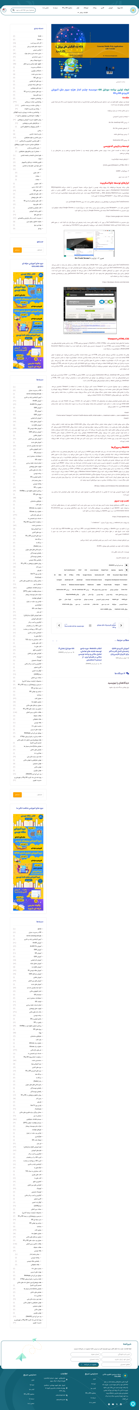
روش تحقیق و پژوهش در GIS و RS (31, 563)
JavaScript (79, 580)
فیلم (78, 8)
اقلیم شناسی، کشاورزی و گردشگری (29, 141)
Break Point (104, 570)
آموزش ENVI (37, 408)
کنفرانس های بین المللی (34, 653)
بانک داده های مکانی (35, 470)
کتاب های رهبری (36, 643)
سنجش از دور (37, 584)
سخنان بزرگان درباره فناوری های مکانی (30, 581)
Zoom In (63, 585)
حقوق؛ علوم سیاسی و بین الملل (32, 64)
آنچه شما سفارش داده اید (34, 446)
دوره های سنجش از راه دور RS (32, 91)
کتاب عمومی (37, 183)
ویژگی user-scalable (106, 609)
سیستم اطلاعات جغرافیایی (33, 588)
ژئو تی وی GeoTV (36, 574)
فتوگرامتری (38, 605)
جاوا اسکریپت (77, 599)
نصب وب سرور (105, 604)
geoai (39, 387)
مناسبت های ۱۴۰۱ (36, 726)
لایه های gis (37, 215)
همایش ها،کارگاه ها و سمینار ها (32, 746)
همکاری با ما (37, 753)
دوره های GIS (37, 78)
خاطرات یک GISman (35, 508)
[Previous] (56, 640)
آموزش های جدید (36, 442)
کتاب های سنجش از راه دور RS (32, 201)
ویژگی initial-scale (67, 604)
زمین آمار (38, 567)
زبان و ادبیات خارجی (35, 134)
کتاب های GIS (37, 190)
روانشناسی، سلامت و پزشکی (33, 102)
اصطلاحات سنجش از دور (34, 456)
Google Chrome (87, 575)
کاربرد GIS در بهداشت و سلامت (32, 629)
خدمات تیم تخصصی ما (34, 518)
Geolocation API (99, 575)
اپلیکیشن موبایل (114, 590)
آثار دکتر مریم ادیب (35, 43)
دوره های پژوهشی (36, 88)
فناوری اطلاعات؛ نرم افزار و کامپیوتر (31, 162)
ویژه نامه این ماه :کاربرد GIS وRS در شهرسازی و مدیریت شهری (27, 778)
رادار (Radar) (37, 546)
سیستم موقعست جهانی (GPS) (32, 591)
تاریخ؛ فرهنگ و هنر (35, 60)
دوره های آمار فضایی (35, 81)
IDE (65, 575)
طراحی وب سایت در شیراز (34, 601)
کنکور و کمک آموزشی (35, 211)
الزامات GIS (38, 459)
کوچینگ (39, 657)
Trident (125, 585)
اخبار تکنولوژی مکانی (35, 449)
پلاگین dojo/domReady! (72, 595)
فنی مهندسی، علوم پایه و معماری (32, 166)
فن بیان (39, 612)
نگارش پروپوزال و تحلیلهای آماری (30, 127)
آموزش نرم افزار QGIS (121, 658)
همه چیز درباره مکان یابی (34, 757)
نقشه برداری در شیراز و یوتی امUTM (30, 736)
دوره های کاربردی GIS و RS (33, 536)
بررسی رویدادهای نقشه (121, 595)
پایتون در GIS (37, 487)
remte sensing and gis (33, 394)
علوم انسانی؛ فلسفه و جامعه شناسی (31, 155)
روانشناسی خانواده (36, 98)
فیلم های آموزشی (36, 619)
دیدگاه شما (38, 539)
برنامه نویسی (100, 595)
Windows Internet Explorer (76, 585)
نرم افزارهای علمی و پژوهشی (31, 123)
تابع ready (124, 599)
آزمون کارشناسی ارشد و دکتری (32, 397)
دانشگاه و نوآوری (36, 71)
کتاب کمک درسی (36, 187)
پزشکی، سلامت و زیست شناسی (30, 105)
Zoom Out (124, 590)
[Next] (53, 640)
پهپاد (40, 498)
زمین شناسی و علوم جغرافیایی (32, 137)
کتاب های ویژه (37, 204)
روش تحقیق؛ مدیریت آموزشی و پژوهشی (29, 120)
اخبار (94, 1379)
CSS (86, 570)
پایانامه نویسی (37, 484)
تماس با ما (46, 8)
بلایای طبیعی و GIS (35, 477)
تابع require (115, 599)
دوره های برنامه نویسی (34, 84)
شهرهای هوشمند (36, 598)
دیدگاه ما (38, 543)
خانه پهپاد (120, 8)
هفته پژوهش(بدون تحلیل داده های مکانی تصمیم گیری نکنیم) (29, 741)
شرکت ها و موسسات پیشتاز (33, 594)
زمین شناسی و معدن (33, 148)
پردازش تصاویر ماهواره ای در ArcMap (30, 491)
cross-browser (94, 570)
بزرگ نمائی (91, 595)
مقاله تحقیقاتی (37, 719)
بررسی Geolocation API (62, 590)
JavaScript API (69, 580)
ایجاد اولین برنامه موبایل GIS (99, 590)
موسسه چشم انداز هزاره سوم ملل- (77, 90)
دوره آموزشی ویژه (36, 529)
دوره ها (93, 1384)
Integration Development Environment (116, 580)
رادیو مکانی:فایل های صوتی (33, 549)
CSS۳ (80, 570)
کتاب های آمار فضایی (35, 194)
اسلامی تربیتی (37, 50)
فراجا (40, 159)
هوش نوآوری (37, 770)
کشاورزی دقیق (37, 650)
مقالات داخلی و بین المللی (33, 712)
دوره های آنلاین (36, 532)
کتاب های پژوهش (36, 197)
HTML (78, 575)
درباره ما (55, 8)
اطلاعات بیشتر (84, 12)
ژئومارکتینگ (38, 577)
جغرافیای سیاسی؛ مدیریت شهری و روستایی (26, 144)
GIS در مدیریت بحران (35, 390)
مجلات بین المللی (36, 678)
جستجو (17, 250)
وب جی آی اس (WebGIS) (116, 565)
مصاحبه (39, 695)
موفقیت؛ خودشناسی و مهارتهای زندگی (28, 116)
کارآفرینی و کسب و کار (34, 622)
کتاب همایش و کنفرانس (34, 208)
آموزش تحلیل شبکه (35, 421)
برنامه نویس (109, 595)
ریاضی (39, 130)
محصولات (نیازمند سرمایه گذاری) (31, 681)
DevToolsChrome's (69, 570)
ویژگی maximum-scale (121, 609)
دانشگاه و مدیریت (36, 67)
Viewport (117, 585)
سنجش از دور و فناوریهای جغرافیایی (29, 151)
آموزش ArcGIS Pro (35, 404)
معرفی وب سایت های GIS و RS (32, 709)
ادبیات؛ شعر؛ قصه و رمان (34, 46)
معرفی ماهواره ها (36, 702)
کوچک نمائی (68, 599)
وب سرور (78, 604)
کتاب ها (93, 1388)
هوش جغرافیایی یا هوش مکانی (32, 760)
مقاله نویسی (37, 723)
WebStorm (91, 585)
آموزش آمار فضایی (36, 418)
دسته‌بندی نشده (36, 525)
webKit (99, 585)
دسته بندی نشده (36, 74)
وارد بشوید (112, 687)
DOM (108, 575)
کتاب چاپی (36, 173)
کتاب (40, 169)
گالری (102, 8)
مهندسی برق (37, 225)
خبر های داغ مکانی (36, 515)
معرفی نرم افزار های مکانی (33, 705)
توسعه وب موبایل (88, 599)
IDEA (60, 575)
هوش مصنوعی (37, 763)
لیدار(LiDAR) (37, 674)
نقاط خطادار (96, 604)
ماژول (60, 599)
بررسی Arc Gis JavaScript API (80, 590)
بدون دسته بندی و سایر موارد (33, 53)
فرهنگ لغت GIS (36, 608)
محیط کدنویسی (123, 604)
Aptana (113, 570)
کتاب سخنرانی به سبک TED (33, 639)
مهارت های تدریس (36, 729)
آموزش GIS (38, 411)
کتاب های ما (37, 646)
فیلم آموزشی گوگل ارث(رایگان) (32, 615)
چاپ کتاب (38, 504)
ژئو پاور (39, 570)
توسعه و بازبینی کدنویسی (102, 599)
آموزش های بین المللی (34, 439)
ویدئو (39, 228)
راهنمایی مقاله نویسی (35, 560)
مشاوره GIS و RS (67, 8)
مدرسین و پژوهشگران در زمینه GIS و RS (29, 684)
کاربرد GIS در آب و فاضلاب (33, 626)
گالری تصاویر (37, 667)
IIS (55, 575)
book (39, 36)
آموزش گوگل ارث (36, 425)
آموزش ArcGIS (37, 401)
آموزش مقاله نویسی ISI (34, 428)
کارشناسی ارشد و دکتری (34, 633)
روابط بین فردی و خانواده (32, 109)
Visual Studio (108, 585)
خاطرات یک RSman (35, 511)
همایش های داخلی (35, 750)
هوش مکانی (37, 767)
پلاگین (83, 595)
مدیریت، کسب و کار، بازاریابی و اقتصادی (29, 218)
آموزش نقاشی (37, 435)
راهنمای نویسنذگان (36, 556)
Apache (121, 570)
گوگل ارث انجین (36, 671)
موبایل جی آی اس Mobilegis (32, 733)
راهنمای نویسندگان (36, 553)
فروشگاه (86, 8)
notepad (59, 580)
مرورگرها (114, 604)
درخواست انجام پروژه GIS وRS (32, 522)
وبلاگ (94, 8)
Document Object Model (120, 575)
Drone (39, 39)
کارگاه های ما (37, 636)
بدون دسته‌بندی (36, 57)
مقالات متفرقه (37, 716)
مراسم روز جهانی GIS (35, 691)
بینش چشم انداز (36, 480)
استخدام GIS (37, 453)
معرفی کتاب (38, 698)
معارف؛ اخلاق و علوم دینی (34, 221)
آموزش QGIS (37, 415)
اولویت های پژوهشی (35, 466)
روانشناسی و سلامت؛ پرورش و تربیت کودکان (26, 112)
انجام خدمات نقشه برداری (33, 463)
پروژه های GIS (37, 494)
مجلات (37, 176)
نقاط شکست (86, 604)
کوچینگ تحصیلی (36, 660)
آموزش (111, 8)
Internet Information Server (94, 580)
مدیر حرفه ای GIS (36, 688)
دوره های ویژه (37, 95)
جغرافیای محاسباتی (35, 501)
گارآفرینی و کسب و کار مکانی (33, 664)
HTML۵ (71, 575)
